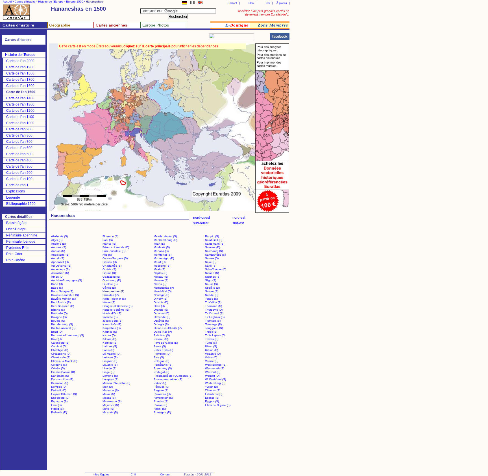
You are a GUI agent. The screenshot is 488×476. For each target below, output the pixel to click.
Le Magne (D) (111, 353)
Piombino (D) (162, 353)
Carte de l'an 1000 (20, 123)
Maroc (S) (109, 394)
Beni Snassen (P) (62, 306)
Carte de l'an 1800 (20, 73)
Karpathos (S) (112, 328)
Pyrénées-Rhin (17, 248)
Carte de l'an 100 (19, 179)
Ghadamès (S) (112, 265)
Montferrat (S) (162, 254)
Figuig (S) (57, 408)
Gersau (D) (110, 262)
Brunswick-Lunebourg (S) (67, 335)
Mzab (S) (159, 269)
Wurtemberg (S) (215, 383)
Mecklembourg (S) (165, 240)
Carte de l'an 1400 (20, 98)
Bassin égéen (16, 223)
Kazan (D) (109, 335)
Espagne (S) (59, 401)
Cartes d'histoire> (26, 1)
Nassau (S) (161, 276)
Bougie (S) (58, 320)
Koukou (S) (110, 342)
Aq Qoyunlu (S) (61, 265)
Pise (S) (159, 357)
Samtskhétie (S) (215, 254)
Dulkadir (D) (58, 390)
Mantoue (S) (111, 390)
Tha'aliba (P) (213, 302)
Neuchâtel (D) (162, 291)
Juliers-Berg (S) (112, 320)
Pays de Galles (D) (166, 342)
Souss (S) (211, 284)
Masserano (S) (112, 401)
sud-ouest (200, 223)
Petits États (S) (163, 350)
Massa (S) (109, 397)
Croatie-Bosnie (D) (63, 372)
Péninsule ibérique (20, 242)
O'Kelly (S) (160, 298)
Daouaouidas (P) (62, 379)
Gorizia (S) (109, 269)
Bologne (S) (59, 317)
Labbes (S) (110, 346)
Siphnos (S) (212, 276)
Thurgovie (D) (214, 309)
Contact (232, 3)
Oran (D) (159, 306)
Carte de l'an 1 (17, 185)
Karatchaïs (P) (112, 324)
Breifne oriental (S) (63, 328)
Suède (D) (211, 295)
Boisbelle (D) (59, 313)
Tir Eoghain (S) (215, 317)
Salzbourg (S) (214, 251)
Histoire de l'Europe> (51, 1)
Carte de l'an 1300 (20, 104)
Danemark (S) (60, 375)
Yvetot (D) (211, 386)
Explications (15, 191)
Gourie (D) (109, 273)
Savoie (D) (212, 258)
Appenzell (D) (60, 262)
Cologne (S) (59, 364)
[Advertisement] (116, 38)
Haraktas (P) (111, 295)
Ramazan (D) (162, 394)
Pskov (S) (160, 383)
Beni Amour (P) (61, 302)
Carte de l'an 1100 (20, 117)
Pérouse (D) (161, 386)
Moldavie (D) (162, 247)
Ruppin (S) (212, 236)
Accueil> (8, 1)
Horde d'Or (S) (112, 313)
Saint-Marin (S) (214, 243)
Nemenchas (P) (164, 287)
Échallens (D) (213, 394)
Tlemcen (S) (213, 320)
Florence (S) (110, 236)
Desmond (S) (59, 383)
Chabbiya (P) (59, 350)
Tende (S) (211, 298)
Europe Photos (155, 25)
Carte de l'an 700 (19, 142)
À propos (281, 3)
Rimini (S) (160, 408)
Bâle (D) (56, 339)
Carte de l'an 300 (19, 166)
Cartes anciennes (111, 25)
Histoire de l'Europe (20, 55)
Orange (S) (161, 309)
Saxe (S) (210, 262)
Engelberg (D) (60, 397)
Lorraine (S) (110, 375)
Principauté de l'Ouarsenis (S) (173, 375)
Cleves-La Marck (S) (64, 361)
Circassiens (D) (60, 353)
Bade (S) (57, 287)
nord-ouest (201, 218)
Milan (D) (159, 243)
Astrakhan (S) (60, 273)
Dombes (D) (58, 386)
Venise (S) (211, 361)
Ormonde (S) (162, 317)
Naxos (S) (160, 284)
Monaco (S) (161, 251)
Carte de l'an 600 (19, 148)
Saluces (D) (212, 247)
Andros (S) (58, 251)
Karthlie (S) (110, 331)
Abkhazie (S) (59, 236)
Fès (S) (107, 254)
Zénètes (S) (212, 390)
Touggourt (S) (214, 328)
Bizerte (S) (58, 309)
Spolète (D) (212, 287)
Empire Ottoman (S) (64, 394)
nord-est (238, 218)
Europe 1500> (75, 1)
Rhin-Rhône (15, 260)
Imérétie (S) (110, 317)
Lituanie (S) (110, 364)
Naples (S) (160, 273)
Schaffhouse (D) (215, 269)
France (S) (109, 243)
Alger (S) (56, 240)
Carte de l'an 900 (19, 129)
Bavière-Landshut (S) (65, 295)
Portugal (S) (161, 372)
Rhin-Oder (14, 254)
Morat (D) (159, 262)
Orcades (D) (161, 313)
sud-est (238, 223)
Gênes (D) (109, 287)
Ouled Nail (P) (163, 331)
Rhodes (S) (161, 401)
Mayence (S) (111, 405)
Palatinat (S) (162, 335)
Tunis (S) (211, 342)
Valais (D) (211, 357)
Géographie (59, 25)
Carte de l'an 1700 (20, 80)
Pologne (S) (161, 361)
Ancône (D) (58, 243)
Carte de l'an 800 (19, 135)
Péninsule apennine (21, 235)
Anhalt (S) (57, 258)
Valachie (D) (213, 353)
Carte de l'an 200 (19, 173)
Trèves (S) (211, 339)
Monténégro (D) (164, 258)
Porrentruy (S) (163, 368)
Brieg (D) (56, 331)
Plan (251, 3)
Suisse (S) (211, 291)
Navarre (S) (161, 280)
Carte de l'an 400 (19, 160)
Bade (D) (57, 284)
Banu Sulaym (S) (62, 291)
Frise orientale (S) (114, 251)
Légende (13, 197)
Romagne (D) (162, 412)
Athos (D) (57, 276)
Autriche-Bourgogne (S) (66, 280)
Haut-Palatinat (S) (114, 298)
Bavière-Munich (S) (63, 298)
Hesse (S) (109, 302)
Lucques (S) (110, 379)
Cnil (268, 3)
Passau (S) (161, 339)
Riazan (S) (160, 405)
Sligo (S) (210, 280)
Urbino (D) (211, 350)
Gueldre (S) (110, 284)
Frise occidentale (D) (116, 247)
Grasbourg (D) (112, 280)
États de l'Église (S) (217, 405)
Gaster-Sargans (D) (115, 258)
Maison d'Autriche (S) (116, 383)
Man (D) (108, 386)
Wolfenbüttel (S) (215, 379)
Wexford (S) (212, 372)
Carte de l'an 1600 (20, 86)
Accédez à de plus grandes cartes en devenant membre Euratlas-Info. (263, 12)
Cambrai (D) (58, 346)
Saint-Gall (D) (213, 240)
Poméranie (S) (163, 364)
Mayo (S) (108, 408)
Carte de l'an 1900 (20, 67)
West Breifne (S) (215, 364)
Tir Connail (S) (214, 313)
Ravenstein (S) (163, 397)
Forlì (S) (108, 240)
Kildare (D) (109, 339)
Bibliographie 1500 (21, 204)
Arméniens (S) (60, 269)
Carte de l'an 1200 (20, 111)
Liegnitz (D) (110, 361)
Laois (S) (108, 350)
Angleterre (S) (60, 254)
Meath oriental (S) (165, 236)
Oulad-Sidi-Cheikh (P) (168, 328)
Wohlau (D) (212, 375)
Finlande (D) (59, 412)
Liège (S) (108, 372)
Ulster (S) (211, 346)
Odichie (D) (161, 302)
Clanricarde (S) (60, 357)
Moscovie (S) (162, 265)
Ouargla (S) (161, 324)
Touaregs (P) (213, 324)
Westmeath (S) (214, 368)
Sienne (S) (212, 273)
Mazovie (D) (110, 412)
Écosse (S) (212, 397)
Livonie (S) (109, 368)
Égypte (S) (212, 401)
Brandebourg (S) (62, 324)
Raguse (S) (161, 390)
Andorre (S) (58, 247)
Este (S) (56, 405)
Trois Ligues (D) (215, 335)
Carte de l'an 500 (19, 154)
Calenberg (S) (60, 342)
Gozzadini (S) (111, 276)
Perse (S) (160, 346)
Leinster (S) (110, 357)
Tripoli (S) (211, 331)
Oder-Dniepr (15, 229)
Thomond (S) (213, 306)
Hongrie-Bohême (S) (116, 309)
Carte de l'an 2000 (20, 61)
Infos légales (101, 474)
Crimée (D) (58, 368)
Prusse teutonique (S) (168, 379)
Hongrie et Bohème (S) (117, 306)
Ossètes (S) (161, 320)
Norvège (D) (161, 295)
